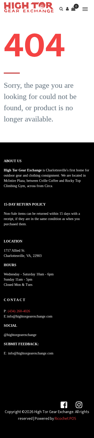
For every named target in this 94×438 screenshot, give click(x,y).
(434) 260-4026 (19, 311)
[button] (67, 9)
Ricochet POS (65, 418)
